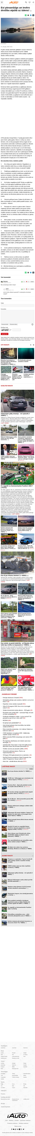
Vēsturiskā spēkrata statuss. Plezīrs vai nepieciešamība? (14, 751)
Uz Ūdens (25, 1054)
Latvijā (2, 1052)
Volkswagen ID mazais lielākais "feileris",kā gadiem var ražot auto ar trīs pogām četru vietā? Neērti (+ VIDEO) (20, 814)
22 (14, 548)
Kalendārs (25, 1087)
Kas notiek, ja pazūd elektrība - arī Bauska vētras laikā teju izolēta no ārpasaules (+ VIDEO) (17, 644)
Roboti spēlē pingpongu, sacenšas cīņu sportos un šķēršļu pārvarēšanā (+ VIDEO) (25, 597)
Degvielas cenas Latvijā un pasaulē (14, 704)
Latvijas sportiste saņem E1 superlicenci (29, 376)
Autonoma (25, 1047)
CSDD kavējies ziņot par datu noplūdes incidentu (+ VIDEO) (9, 457)
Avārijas (13, 1063)
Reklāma (11, 1120)
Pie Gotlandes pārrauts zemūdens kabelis (24, 360)
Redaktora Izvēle (15, 1058)
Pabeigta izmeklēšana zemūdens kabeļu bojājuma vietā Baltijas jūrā (6, 377)
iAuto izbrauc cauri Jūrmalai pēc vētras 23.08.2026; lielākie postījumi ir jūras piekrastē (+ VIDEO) (9, 615)
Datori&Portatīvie (26, 1073)
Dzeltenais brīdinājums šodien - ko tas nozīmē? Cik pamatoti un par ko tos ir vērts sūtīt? (17, 717)
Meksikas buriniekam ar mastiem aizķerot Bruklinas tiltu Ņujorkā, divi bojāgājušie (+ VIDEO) (8, 362)
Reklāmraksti (3, 1058)
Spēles (24, 1075)
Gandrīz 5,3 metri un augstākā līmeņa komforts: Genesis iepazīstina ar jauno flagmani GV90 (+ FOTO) (19, 828)
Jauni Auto (14, 1047)
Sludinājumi (4, 1046)
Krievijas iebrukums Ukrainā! (13, 697)
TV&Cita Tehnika (15, 1077)
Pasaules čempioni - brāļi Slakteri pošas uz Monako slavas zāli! (17, 377)
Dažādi (2, 1079)
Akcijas (3, 1103)
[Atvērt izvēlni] (1, 2)
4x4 (1, 1085)
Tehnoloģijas (4, 1071)
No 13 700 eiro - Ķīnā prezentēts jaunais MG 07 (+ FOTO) (9, 597)
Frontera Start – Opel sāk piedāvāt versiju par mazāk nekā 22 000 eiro (25, 547)
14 (14, 364)
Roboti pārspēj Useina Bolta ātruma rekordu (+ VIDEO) (25, 615)
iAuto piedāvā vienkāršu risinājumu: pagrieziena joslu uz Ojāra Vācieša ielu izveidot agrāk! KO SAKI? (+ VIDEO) (26, 439)
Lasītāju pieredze (5, 1097)
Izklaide (25, 1052)
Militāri (13, 1066)
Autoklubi (25, 1066)
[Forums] (26, 2)
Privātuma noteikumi (12, 1123)
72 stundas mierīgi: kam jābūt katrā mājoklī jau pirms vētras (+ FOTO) (8, 547)
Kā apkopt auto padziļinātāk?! (12, 723)
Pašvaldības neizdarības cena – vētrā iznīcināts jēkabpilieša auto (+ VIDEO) (19, 915)
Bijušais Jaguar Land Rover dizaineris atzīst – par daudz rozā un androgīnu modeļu (26, 457)
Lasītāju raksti (26, 1099)
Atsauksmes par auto (5, 1099)
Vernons (5, 281)
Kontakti (17, 1120)
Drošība (2, 1063)
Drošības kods (4, 327)
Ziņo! (6, 1120)
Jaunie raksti (7, 856)
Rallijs (2, 1084)
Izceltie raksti (7, 386)
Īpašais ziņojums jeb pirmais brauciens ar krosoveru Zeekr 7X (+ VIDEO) (7, 530)
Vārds (2, 303)
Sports (3, 1082)
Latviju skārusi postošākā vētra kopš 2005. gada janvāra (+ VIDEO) (8, 689)
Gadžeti (25, 1077)
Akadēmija (3, 1065)
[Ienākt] (33, 2)
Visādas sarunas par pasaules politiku (15, 748)
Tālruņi (13, 1073)
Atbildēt (32, 281)
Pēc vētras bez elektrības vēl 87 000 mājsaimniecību (25, 670)
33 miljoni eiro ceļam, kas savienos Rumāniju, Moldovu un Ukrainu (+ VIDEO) (20, 847)
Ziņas (2, 1051)
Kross (13, 1084)
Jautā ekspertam (5, 1106)
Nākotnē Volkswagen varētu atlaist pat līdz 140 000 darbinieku (9, 438)
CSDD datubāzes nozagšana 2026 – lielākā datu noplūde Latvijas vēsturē (16, 733)
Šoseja (24, 1084)
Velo (13, 1054)
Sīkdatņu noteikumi (23, 1123)
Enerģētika (3, 1073)
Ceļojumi (2, 1066)
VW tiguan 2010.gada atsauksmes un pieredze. (17, 755)
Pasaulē (13, 1052)
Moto (2, 1054)
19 (28, 548)
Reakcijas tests (15, 1068)
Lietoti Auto (3, 1047)
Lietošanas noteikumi (25, 1120)
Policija (24, 1063)
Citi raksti (5, 345)
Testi (24, 1056)
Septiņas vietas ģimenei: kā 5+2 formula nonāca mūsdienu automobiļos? (19, 887)
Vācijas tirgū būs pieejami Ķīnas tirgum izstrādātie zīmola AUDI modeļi (25, 529)
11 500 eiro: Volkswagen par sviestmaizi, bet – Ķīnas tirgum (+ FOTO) (20, 778)
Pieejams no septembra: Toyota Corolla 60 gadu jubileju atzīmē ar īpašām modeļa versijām (20, 860)
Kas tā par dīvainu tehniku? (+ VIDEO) (14, 575)
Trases (13, 1087)
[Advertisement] (17, 118)
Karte (2, 1068)
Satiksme (14, 1065)
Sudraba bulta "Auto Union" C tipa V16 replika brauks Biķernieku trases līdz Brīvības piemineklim (17, 745)
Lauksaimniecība (15, 1056)
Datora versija (17, 1126)
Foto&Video (3, 1077)
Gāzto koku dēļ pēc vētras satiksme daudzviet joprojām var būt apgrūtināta (8, 671)
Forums (3, 1094)
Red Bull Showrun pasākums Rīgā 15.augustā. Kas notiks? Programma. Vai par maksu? (17, 758)
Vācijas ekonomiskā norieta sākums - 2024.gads (17, 710)
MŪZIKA (7, 720)
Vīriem (3, 1061)
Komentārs (3, 309)
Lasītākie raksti (8, 766)
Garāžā (25, 1065)
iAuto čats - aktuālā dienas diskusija (15, 761)
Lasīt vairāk (5, 423)
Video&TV (3, 1090)
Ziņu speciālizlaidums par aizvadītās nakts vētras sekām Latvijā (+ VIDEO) (25, 689)
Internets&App (15, 1075)
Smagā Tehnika (4, 1056)
